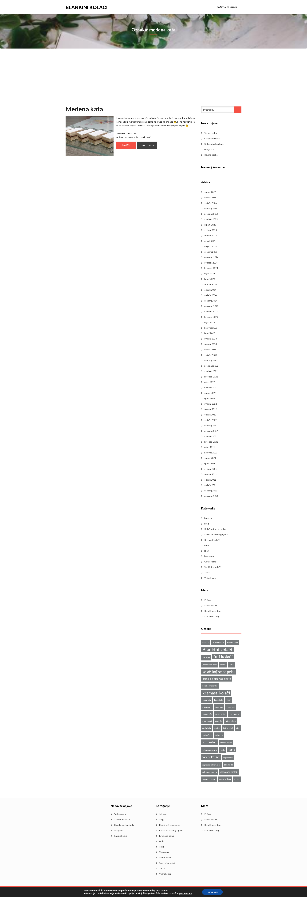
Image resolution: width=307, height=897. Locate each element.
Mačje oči (209, 149)
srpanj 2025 (210, 224)
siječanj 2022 (210, 425)
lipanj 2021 (209, 463)
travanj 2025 (210, 235)
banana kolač (232, 642)
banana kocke (218, 642)
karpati (223, 665)
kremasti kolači (216, 692)
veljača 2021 (210, 485)
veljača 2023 (210, 355)
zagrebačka (228, 758)
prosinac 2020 (211, 496)
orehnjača (206, 728)
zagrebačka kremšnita (211, 765)
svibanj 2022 (210, 403)
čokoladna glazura (209, 772)
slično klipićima (226, 743)
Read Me (126, 145)
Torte (207, 572)
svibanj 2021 (210, 468)
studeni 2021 (211, 436)
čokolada (228, 764)
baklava (208, 518)
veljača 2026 (210, 203)
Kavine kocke (211, 154)
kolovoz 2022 (210, 387)
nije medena (231, 721)
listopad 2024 (211, 268)
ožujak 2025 (210, 241)
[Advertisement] (153, 81)
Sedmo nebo (210, 133)
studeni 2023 (211, 311)
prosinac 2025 (211, 213)
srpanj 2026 (210, 192)
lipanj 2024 (209, 279)
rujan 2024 (209, 273)
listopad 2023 (211, 317)
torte (231, 749)
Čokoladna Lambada (214, 144)
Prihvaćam (212, 891)
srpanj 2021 (210, 458)
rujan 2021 (209, 447)
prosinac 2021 (211, 431)
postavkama (185, 893)
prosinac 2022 (211, 365)
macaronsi (219, 707)
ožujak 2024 (210, 289)
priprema (219, 735)
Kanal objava (210, 605)
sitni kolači (209, 742)
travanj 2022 (210, 409)
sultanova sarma (209, 750)
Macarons (209, 556)
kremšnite (218, 700)
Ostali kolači (145, 137)
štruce (237, 779)
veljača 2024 (210, 295)
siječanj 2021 (210, 490)
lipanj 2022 (209, 398)
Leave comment (147, 145)
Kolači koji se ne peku (215, 529)
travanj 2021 (210, 474)
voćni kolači (211, 757)
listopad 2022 (211, 376)
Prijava (207, 600)
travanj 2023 (210, 344)
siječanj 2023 (210, 360)
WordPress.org (212, 616)
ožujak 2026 (210, 197)
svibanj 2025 (210, 230)
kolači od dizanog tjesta (216, 678)
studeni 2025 (211, 219)
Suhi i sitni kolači (212, 567)
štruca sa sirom (225, 779)
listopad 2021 (211, 441)
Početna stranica (227, 7)
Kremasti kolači (132, 137)
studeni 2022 (211, 371)
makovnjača (207, 714)
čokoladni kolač (228, 771)
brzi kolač (206, 658)
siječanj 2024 (210, 300)
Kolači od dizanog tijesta (216, 534)
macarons (206, 707)
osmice (217, 728)
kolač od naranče (209, 686)
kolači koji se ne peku (218, 672)
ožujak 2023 (210, 349)
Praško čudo (207, 735)
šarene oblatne (208, 779)
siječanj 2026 (210, 208)
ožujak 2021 (210, 479)
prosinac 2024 (211, 257)
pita (238, 728)
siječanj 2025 (210, 251)
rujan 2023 (209, 322)
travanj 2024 (210, 284)
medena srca (234, 714)
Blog (122, 137)
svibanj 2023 (210, 338)
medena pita (220, 714)
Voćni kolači (210, 578)
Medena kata (84, 109)
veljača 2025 (210, 246)
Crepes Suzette (212, 138)
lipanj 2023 (209, 333)
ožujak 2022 (210, 414)
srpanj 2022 (210, 393)
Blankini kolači (87, 7)
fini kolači (223, 656)
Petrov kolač (228, 728)
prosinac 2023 (211, 306)
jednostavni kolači (209, 665)
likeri (206, 550)
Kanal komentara (212, 611)
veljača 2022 (210, 420)
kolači (231, 665)
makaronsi (231, 707)
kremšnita (206, 700)
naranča (218, 721)
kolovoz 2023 (210, 327)
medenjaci (207, 721)
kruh (206, 545)
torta (223, 750)
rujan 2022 (209, 382)
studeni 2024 (211, 262)
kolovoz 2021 (210, 452)
